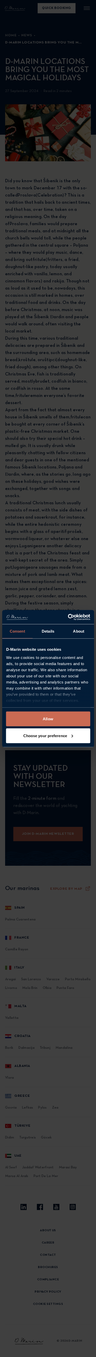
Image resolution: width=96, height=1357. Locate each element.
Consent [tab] (17, 631)
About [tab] (78, 631)
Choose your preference (45, 735)
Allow (48, 719)
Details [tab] (48, 631)
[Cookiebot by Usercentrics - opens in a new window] (68, 617)
